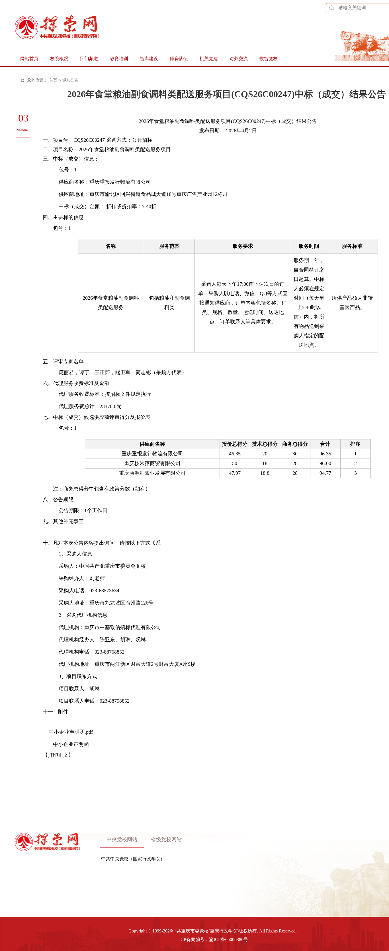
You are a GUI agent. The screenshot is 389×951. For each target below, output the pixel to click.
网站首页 (29, 58)
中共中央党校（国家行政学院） (133, 859)
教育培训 (119, 58)
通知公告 (70, 80)
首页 (53, 80)
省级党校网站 (166, 839)
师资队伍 (179, 58)
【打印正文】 (58, 755)
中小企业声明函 (71, 744)
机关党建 (209, 58)
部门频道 (89, 58)
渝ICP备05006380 (226, 939)
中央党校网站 (122, 839)
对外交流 (239, 58)
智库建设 (149, 58)
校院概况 (59, 58)
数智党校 (268, 58)
